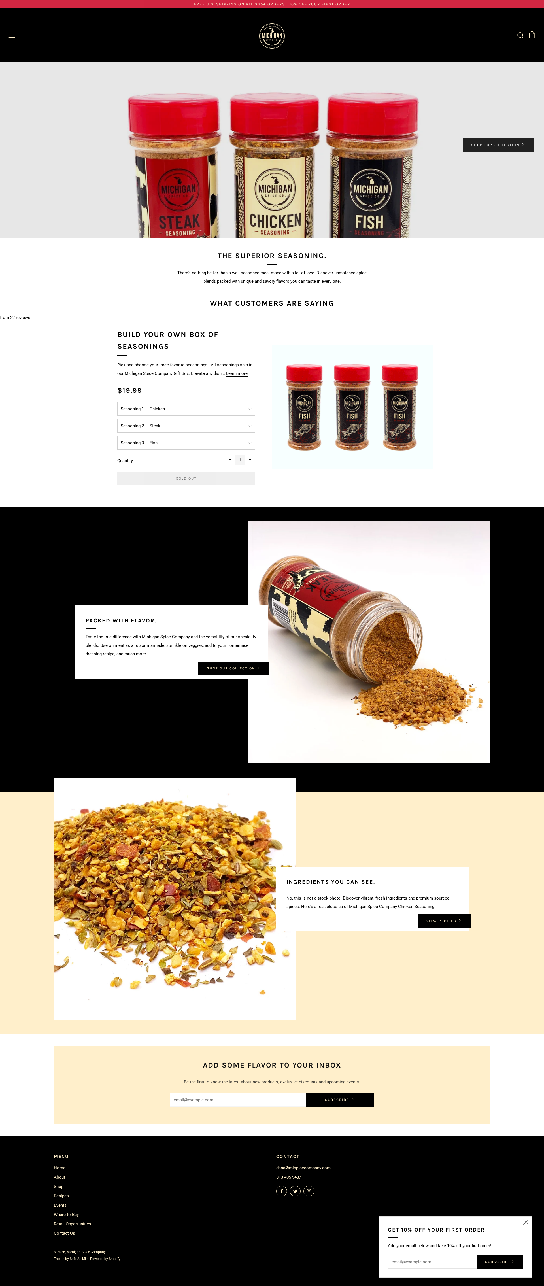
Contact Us (64, 1233)
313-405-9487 (288, 1177)
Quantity (125, 460)
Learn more (237, 373)
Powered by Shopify (105, 1259)
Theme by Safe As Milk (71, 1259)
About (59, 1177)
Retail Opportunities (72, 1224)
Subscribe (337, 1100)
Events (60, 1205)
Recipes (61, 1195)
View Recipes (441, 921)
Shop (58, 1186)
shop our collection (495, 145)
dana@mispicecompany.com (303, 1167)
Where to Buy (66, 1214)
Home (59, 1167)
